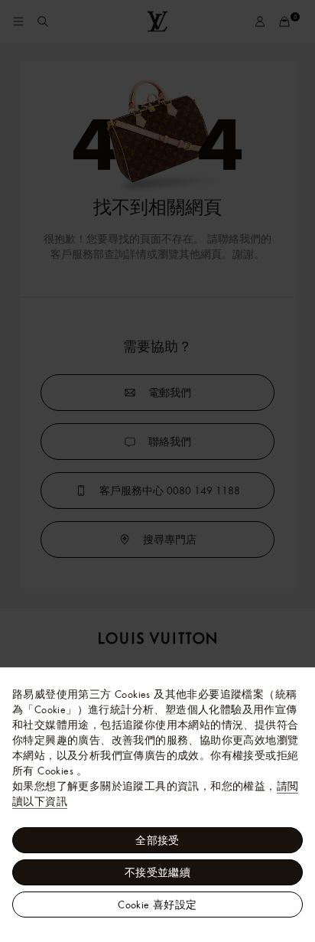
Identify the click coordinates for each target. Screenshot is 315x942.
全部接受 (157, 840)
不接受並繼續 (157, 872)
